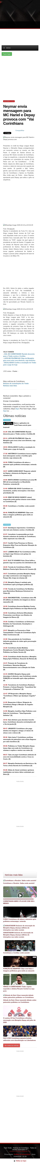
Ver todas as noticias (12, 1045)
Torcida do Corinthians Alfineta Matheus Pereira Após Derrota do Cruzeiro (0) (19, 568)
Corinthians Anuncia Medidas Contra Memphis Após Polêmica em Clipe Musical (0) (19, 607)
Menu (8, 48)
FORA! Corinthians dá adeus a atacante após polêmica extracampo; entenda (19, 920)
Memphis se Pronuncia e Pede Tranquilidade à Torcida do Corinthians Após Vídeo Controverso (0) (19, 633)
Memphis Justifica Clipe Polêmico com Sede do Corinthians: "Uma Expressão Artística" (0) (19, 713)
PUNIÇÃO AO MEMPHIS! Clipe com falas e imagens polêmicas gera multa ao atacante (18, 970)
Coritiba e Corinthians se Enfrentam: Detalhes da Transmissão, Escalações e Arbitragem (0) (19, 624)
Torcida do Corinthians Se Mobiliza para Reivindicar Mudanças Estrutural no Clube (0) (18, 591)
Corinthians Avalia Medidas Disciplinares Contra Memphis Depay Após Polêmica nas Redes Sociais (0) (18, 650)
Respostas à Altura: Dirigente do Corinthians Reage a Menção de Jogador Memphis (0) (18, 704)
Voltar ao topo (20, 1161)
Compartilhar (19, 130)
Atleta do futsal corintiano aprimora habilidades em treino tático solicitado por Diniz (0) (18, 772)
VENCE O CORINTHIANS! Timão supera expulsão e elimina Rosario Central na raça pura (18, 989)
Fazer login (7, 54)
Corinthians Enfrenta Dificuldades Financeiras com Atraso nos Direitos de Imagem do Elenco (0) (18, 615)
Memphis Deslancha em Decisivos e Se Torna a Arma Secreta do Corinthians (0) (19, 764)
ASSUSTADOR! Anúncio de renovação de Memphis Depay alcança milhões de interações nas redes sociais (18, 935)
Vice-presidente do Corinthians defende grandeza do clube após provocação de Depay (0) (19, 641)
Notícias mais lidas (10, 385)
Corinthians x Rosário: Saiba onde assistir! (19, 883)
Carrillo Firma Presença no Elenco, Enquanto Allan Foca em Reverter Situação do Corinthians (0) (20, 545)
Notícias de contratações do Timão (16, 383)
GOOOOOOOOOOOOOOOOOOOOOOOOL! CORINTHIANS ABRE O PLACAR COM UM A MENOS (18, 901)
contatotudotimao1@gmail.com (20, 1151)
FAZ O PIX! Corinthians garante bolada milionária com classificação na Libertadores (19, 1039)
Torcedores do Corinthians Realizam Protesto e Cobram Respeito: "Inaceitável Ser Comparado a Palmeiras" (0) (19, 687)
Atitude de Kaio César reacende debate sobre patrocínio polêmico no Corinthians (19, 1001)
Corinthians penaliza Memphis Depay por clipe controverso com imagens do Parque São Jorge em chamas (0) (19, 576)
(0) (19, 433)
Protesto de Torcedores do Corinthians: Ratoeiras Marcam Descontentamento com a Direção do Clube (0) (19, 666)
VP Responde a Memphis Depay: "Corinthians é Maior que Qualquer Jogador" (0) (19, 696)
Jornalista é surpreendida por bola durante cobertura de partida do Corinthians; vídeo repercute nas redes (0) (19, 536)
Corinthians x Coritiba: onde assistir (16, 953)
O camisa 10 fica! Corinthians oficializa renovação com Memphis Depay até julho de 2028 (19, 1020)
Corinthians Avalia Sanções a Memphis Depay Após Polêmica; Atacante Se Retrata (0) (20, 658)
